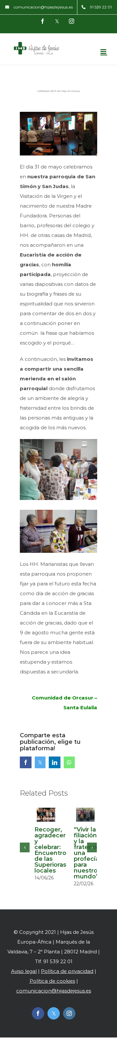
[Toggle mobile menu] (103, 51)
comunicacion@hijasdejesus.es (53, 991)
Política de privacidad (67, 971)
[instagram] (69, 1013)
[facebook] (38, 1013)
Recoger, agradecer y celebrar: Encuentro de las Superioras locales (50, 850)
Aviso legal (24, 971)
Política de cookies (52, 981)
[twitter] (53, 1013)
